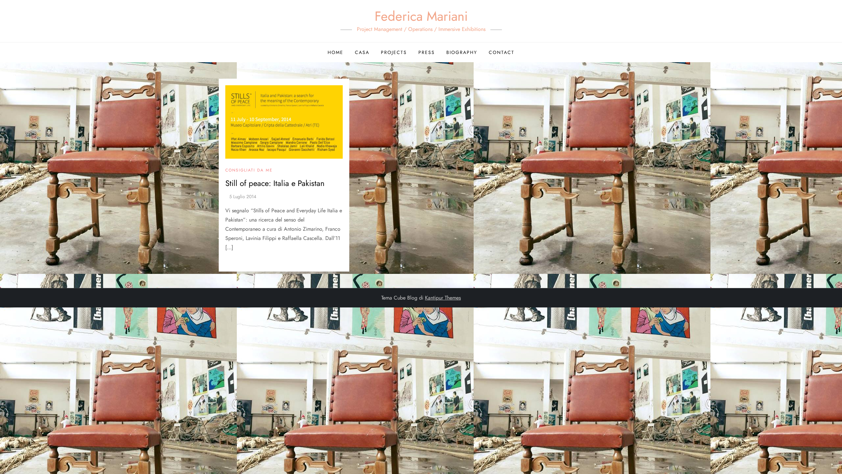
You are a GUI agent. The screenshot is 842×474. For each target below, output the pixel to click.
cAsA (362, 52)
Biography (461, 52)
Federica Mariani (421, 16)
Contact (501, 52)
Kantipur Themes (443, 298)
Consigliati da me (249, 170)
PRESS (426, 52)
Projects (394, 52)
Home (335, 52)
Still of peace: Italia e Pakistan (275, 183)
